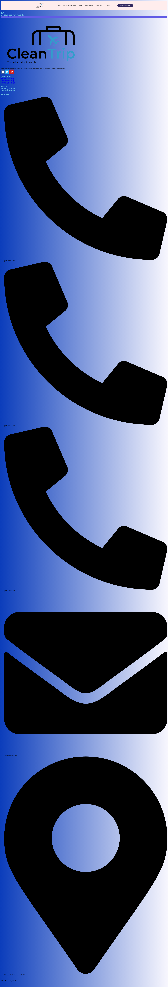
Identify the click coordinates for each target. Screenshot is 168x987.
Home (58, 5)
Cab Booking (89, 5)
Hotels (80, 5)
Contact (108, 5)
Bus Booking (99, 5)
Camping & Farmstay (69, 5)
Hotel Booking (8, 83)
